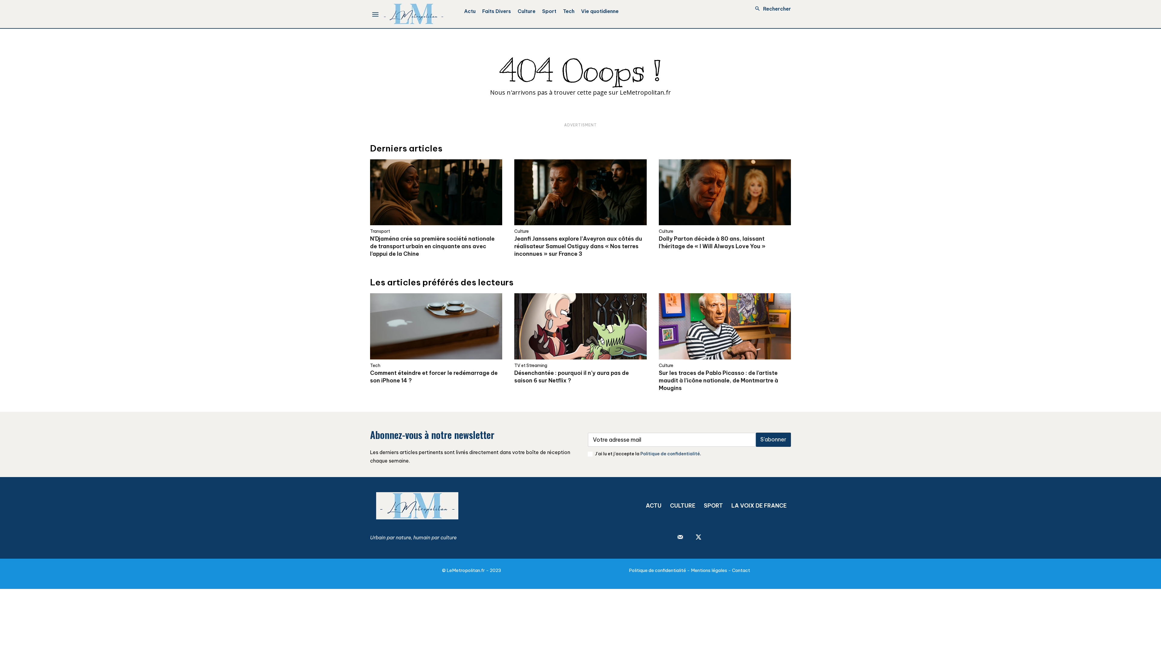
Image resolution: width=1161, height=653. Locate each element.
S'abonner (773, 439)
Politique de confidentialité (670, 453)
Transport (380, 231)
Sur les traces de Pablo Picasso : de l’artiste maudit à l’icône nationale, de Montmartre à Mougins (718, 380)
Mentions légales (709, 570)
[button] (771, 9)
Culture (521, 231)
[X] (698, 537)
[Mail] (680, 537)
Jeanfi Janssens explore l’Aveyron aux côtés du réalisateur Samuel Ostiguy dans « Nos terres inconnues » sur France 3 (578, 246)
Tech (375, 365)
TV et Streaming (530, 365)
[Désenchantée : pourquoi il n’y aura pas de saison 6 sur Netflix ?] (580, 326)
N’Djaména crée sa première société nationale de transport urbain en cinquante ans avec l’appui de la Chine (432, 246)
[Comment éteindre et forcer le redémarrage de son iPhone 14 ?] (436, 326)
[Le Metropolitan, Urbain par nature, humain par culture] (413, 14)
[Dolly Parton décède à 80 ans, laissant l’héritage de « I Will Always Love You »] (725, 192)
